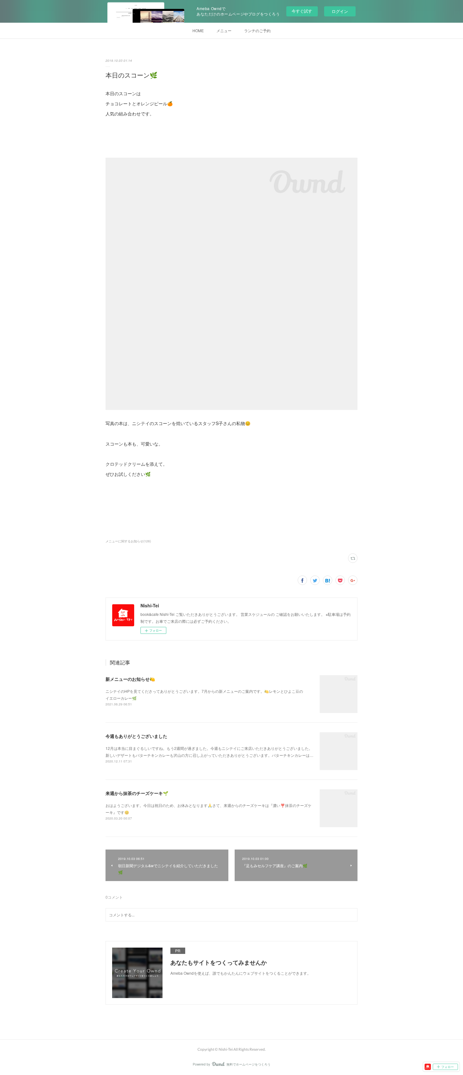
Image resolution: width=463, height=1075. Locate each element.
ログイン (340, 11)
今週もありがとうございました (136, 736)
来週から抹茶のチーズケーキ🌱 (137, 793)
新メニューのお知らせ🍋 (130, 679)
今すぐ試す (302, 11)
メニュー (224, 30)
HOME (198, 30)
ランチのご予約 (257, 30)
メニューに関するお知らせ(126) (128, 541)
